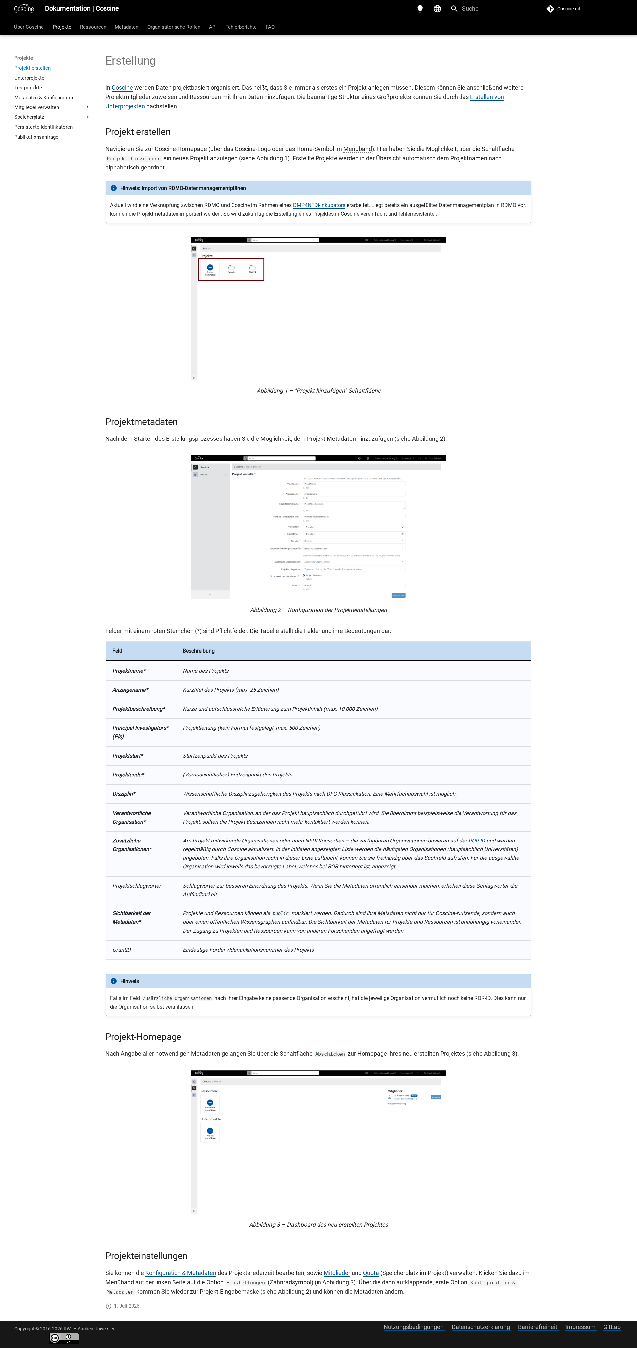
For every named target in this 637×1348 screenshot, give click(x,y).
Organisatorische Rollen (173, 27)
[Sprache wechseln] (437, 8)
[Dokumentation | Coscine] (23, 8)
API (213, 27)
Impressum (581, 1327)
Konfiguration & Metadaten (180, 1273)
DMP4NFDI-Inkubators (319, 205)
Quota (371, 1273)
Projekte (62, 27)
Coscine (122, 87)
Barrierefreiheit (538, 1327)
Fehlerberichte (241, 27)
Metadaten (127, 27)
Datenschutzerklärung (481, 1327)
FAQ (270, 27)
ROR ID (476, 841)
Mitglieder (337, 1273)
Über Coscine (29, 27)
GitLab (612, 1327)
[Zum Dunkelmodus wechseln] (420, 8)
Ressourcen (93, 27)
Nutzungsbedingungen (414, 1327)
